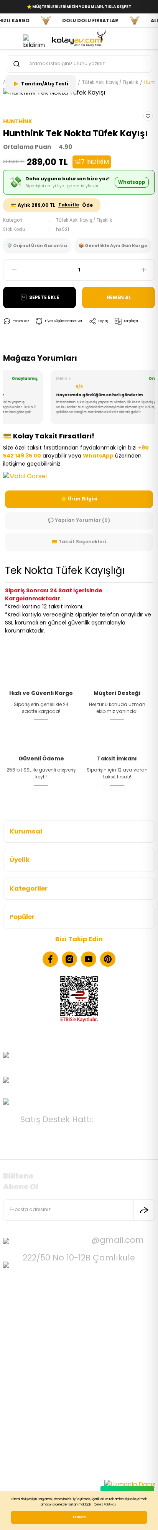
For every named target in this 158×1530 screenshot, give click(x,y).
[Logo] (79, 38)
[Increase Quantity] (144, 270)
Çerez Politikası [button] (105, 1504)
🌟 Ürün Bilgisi (79, 499)
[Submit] (144, 1210)
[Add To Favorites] (148, 116)
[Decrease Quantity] (14, 270)
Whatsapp (131, 182)
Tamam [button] (79, 1517)
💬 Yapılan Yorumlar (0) (79, 520)
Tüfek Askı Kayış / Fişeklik (84, 220)
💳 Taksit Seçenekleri (79, 542)
